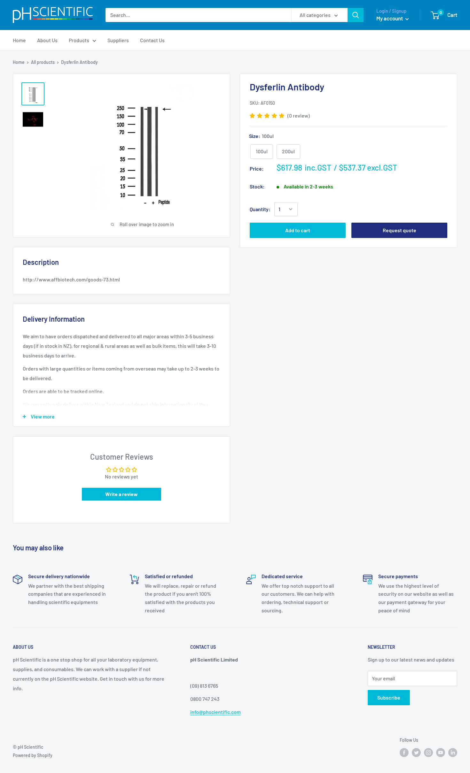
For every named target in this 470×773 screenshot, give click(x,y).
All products (43, 62)
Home (19, 62)
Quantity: (260, 209)
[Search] (356, 15)
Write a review (121, 494)
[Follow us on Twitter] (416, 752)
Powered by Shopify (32, 755)
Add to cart (297, 230)
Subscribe (388, 697)
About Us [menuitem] (47, 40)
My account (390, 18)
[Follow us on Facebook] (404, 752)
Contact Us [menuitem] (152, 40)
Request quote (399, 230)
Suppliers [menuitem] (118, 40)
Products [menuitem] (79, 40)
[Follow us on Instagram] (428, 752)
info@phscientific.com (215, 712)
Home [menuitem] (19, 40)
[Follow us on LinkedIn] (452, 752)
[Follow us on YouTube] (440, 752)
